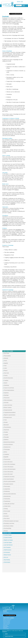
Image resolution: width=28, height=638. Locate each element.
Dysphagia (6, 395)
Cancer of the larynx (8, 461)
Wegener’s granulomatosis (9, 414)
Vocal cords (6, 373)
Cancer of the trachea (8, 471)
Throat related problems (9, 390)
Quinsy (5, 451)
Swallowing (6, 385)
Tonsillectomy (7, 491)
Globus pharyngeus (8, 400)
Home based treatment (9, 479)
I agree (6, 633)
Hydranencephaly (6, 621)
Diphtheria (6, 439)
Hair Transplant (7, 547)
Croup (5, 419)
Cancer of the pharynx (8, 466)
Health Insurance (7, 549)
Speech (5, 382)
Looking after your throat (9, 503)
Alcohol (5, 513)
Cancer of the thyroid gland (9, 469)
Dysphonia (6, 392)
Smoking (6, 508)
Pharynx (5, 370)
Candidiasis (6, 454)
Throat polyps (7, 449)
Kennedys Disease (6, 620)
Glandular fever (7, 447)
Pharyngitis (6, 437)
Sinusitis (6, 422)
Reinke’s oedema (7, 407)
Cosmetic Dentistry (8, 537)
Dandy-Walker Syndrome (6, 627)
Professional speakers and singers (11, 521)
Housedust (6, 516)
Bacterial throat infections (9, 442)
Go (23, 5)
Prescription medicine (8, 484)
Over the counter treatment (9, 481)
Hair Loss (6, 557)
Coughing (6, 380)
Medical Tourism (7, 554)
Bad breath (6, 424)
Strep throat (6, 429)
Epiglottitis (6, 456)
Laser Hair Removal (8, 545)
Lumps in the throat (8, 405)
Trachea (5, 375)
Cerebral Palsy (6, 628)
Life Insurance (7, 552)
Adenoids (6, 358)
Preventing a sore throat (9, 523)
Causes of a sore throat (9, 387)
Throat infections (7, 427)
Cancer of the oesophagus (9, 464)
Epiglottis (6, 363)
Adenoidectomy (7, 496)
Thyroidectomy (7, 501)
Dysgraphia (5, 625)
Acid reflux (6, 402)
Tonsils (5, 360)
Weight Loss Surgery (8, 540)
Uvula (5, 365)
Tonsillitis (6, 432)
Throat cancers (7, 459)
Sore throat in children (8, 526)
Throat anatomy (7, 355)
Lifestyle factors (7, 506)
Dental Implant (7, 562)
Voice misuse (7, 518)
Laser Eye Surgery (8, 542)
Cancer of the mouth (8, 474)
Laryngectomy (7, 489)
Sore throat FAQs (7, 528)
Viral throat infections (8, 444)
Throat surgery (7, 486)
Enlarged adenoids (8, 410)
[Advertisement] (14, 10)
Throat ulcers (6, 397)
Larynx (5, 368)
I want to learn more (9, 636)
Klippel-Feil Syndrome (7, 619)
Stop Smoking (7, 559)
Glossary (6, 530)
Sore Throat (6, 353)
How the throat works (8, 378)
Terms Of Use (5, 612)
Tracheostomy (7, 498)
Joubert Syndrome (6, 623)
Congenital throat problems (9, 412)
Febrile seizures (6, 624)
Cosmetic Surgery (8, 535)
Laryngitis (6, 434)
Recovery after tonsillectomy (10, 493)
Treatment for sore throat (9, 476)
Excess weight (7, 511)
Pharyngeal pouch (8, 417)
